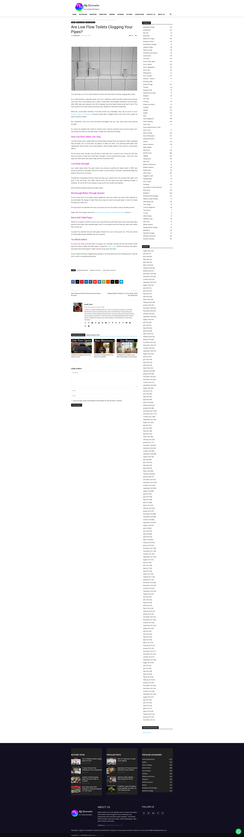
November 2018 (148, 517)
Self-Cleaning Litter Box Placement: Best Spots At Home (86, 294)
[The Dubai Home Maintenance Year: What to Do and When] (104, 346)
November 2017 (148, 551)
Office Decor (147, 173)
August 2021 (147, 422)
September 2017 (148, 557)
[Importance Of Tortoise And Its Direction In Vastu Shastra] (111, 770)
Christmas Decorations (150, 53)
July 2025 (146, 288)
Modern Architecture (149, 164)
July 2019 (146, 494)
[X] (77, 282)
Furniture (103, 14)
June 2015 (146, 634)
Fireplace (146, 96)
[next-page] (75, 360)
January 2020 (147, 477)
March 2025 (146, 299)
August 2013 (147, 697)
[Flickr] (89, 323)
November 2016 (148, 585)
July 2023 (146, 356)
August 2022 (147, 388)
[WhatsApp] (104, 282)
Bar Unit (145, 33)
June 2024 (146, 325)
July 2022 (146, 391)
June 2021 (146, 428)
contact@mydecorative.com (113, 825)
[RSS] (116, 323)
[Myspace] (110, 323)
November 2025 (148, 276)
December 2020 (148, 445)
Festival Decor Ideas (149, 93)
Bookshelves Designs (149, 44)
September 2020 (148, 454)
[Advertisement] (138, 7)
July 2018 (146, 528)
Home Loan (146, 130)
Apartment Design (148, 27)
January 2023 (147, 374)
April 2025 (146, 296)
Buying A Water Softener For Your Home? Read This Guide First (122, 294)
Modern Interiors (148, 167)
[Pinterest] (82, 282)
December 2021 (148, 411)
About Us (161, 14)
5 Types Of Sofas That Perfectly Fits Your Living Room (92, 769)
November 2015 (148, 620)
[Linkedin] (86, 282)
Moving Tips (147, 170)
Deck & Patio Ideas (149, 61)
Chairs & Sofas (147, 50)
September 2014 (148, 660)
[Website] (85, 326)
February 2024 (147, 336)
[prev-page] (72, 360)
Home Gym (146, 124)
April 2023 (146, 365)
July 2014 (146, 665)
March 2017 (146, 574)
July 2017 (146, 562)
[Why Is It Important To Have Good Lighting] (111, 761)
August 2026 (147, 251)
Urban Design (147, 216)
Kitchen (129, 14)
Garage (145, 110)
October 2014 (147, 657)
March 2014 (146, 677)
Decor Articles (147, 64)
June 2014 (146, 668)
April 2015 (146, 640)
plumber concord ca (95, 270)
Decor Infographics (149, 67)
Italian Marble (147, 147)
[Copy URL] (117, 282)
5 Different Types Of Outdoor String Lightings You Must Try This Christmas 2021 (127, 788)
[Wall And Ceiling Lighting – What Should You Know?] (111, 779)
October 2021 (147, 417)
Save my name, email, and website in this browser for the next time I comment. (97, 400)
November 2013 (148, 688)
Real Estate (146, 190)
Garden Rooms (146, 732)
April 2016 (146, 605)
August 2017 (147, 560)
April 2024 (146, 331)
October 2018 (147, 520)
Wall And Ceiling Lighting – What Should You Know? (126, 778)
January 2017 (147, 580)
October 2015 (147, 622)
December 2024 (148, 308)
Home (74, 14)
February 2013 (147, 714)
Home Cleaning (148, 121)
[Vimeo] (127, 323)
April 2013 (146, 708)
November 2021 (148, 414)
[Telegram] (121, 282)
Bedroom (93, 14)
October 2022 (147, 382)
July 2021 (146, 425)
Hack (144, 116)
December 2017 (148, 548)
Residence (146, 193)
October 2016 (147, 588)
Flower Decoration (149, 104)
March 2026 (146, 265)
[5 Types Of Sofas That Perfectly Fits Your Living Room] (76, 770)
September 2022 (148, 385)
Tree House (146, 210)
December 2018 (148, 514)
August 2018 (147, 525)
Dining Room (147, 73)
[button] (170, 14)
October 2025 (147, 279)
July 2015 (146, 631)
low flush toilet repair (82, 270)
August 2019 (147, 491)
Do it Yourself (147, 76)
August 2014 (147, 662)
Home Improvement (90, 22)
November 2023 (148, 345)
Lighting (145, 156)
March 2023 (146, 368)
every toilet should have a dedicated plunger (109, 212)
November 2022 (148, 379)
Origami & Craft (148, 176)
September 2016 (148, 591)
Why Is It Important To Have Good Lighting (126, 760)
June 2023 (146, 359)
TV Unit (145, 213)
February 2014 (147, 680)
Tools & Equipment (149, 207)
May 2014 (146, 671)
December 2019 (148, 479)
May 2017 (146, 568)
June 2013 (146, 703)
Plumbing (146, 184)
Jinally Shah (76, 35)
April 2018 (146, 537)
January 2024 (147, 339)
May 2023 (146, 362)
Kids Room (146, 150)
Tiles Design (147, 204)
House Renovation (149, 136)
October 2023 (147, 348)
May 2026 (146, 259)
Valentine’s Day (147, 219)
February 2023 (147, 371)
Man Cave (146, 161)
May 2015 (146, 637)
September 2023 (148, 351)
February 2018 (147, 542)
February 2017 (147, 577)
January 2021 (147, 442)
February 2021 (147, 439)
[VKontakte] (130, 323)
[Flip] (95, 282)
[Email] (112, 282)
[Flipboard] (92, 323)
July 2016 (146, 597)
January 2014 (147, 683)
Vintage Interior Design (150, 227)
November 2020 (148, 448)
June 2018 (146, 531)
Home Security (147, 133)
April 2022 (146, 399)
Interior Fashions (148, 144)
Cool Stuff (146, 58)
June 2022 (146, 394)
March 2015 (146, 642)
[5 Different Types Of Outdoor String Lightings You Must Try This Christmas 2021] (111, 788)
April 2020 (146, 468)
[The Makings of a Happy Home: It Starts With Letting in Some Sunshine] (127, 346)
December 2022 (148, 377)
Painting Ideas (147, 179)
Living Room (139, 14)
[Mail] (103, 323)
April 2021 (146, 434)
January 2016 (147, 614)
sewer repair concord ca (109, 270)
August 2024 (147, 319)
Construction (147, 56)
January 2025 (147, 305)
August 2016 (147, 594)
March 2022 (146, 402)
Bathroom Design (87, 19)
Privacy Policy (99, 835)
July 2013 (146, 700)
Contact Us (150, 14)
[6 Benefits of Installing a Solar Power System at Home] (81, 346)
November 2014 (148, 654)
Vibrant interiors (148, 224)
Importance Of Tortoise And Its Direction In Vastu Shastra (127, 769)
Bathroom (83, 14)
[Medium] (106, 323)
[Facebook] (73, 282)
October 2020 (147, 451)
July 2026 (146, 254)
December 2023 (148, 342)
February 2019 (147, 508)
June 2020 (146, 462)
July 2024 (146, 322)
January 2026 (147, 271)
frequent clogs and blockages (81, 114)
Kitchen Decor (147, 153)
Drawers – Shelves (149, 79)
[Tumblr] (90, 282)
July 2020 (146, 459)
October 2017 (147, 554)
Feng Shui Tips (147, 90)
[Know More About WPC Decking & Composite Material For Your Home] (76, 789)
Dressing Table (147, 81)
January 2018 (147, 545)
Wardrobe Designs (149, 233)
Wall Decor (146, 230)
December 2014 (148, 651)
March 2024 (146, 334)
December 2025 (148, 274)
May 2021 (146, 431)
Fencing (145, 87)
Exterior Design (148, 84)
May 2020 (146, 465)
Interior (120, 14)
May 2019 (146, 499)
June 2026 (146, 256)
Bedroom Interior (148, 41)
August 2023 (147, 354)
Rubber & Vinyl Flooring (150, 199)
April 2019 (146, 502)
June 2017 (146, 565)
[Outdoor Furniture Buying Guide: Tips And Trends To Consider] (76, 779)
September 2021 (148, 419)
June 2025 (146, 291)
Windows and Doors (149, 236)
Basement (146, 36)
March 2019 (146, 505)
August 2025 (147, 285)
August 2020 (147, 457)
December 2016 (148, 582)
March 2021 (146, 437)
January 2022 (147, 408)
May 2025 (146, 294)
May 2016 (146, 602)
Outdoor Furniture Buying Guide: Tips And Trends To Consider (90, 779)
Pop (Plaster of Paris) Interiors (152, 187)
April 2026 (146, 262)
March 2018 (146, 540)
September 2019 (148, 488)
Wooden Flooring (148, 239)
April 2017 (146, 571)
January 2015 (147, 648)
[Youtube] (89, 326)
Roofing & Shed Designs (150, 196)
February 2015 (147, 645)
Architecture (147, 30)
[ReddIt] (108, 282)
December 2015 (148, 617)
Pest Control (147, 181)
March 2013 (146, 711)
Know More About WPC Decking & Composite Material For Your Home (91, 789)
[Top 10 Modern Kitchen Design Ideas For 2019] (76, 761)
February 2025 (147, 302)
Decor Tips (146, 70)
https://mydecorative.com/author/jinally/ (94, 307)
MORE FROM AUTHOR (93, 335)
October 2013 (147, 691)
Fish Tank (146, 99)
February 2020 (147, 474)
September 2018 (148, 522)
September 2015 (148, 625)
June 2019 (146, 497)
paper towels (111, 246)
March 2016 (146, 608)
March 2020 (146, 471)
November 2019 (148, 482)
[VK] (99, 282)
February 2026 (147, 268)
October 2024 (147, 314)
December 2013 (148, 685)
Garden (112, 14)
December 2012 (148, 720)
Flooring (145, 101)
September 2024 (148, 316)
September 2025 (148, 282)
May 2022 (146, 397)
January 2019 (147, 511)
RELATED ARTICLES (78, 335)
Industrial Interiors (148, 139)
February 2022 (147, 405)
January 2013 (147, 717)
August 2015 (147, 628)
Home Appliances (148, 119)
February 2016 (147, 611)
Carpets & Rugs (148, 47)
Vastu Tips (146, 222)
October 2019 (147, 485)
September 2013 (148, 694)
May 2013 (146, 705)
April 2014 (146, 674)
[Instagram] (96, 323)
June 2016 (146, 600)
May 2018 (146, 534)
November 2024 (148, 311)
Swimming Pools (148, 201)
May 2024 (146, 328)
